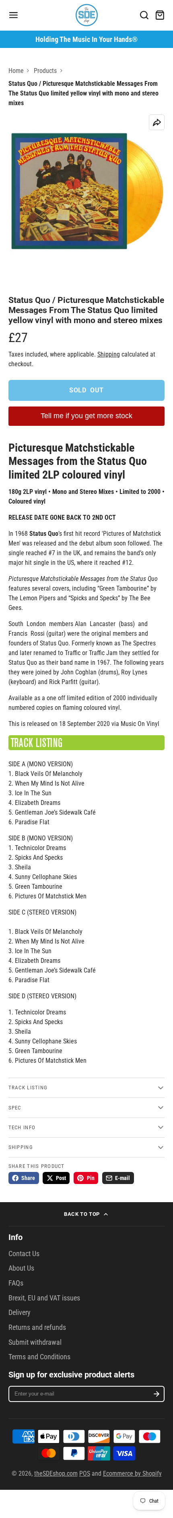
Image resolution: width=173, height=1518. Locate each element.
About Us (21, 1268)
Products (45, 71)
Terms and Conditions (39, 1357)
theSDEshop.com (56, 1473)
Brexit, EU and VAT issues (44, 1298)
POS (84, 1473)
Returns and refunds (37, 1327)
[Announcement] (86, 39)
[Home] (87, 15)
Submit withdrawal (35, 1342)
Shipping (108, 354)
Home (16, 71)
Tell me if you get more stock (86, 416)
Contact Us (23, 1254)
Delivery (19, 1313)
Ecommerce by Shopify (132, 1473)
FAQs (15, 1283)
